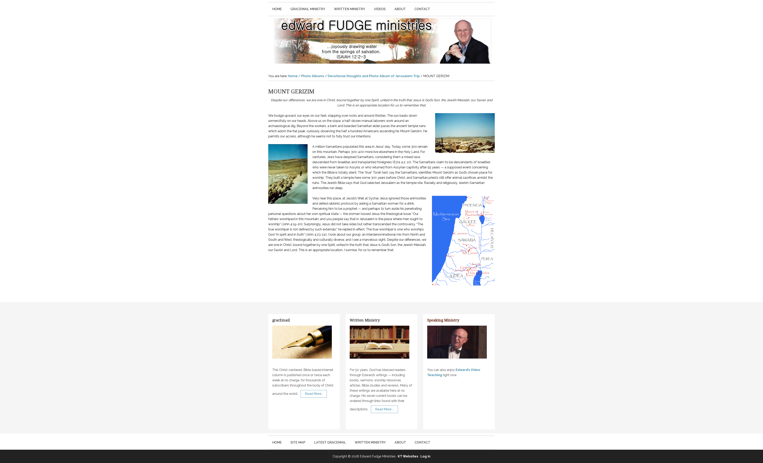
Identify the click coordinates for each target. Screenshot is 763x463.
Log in (425, 456)
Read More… (314, 394)
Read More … (384, 409)
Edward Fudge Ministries (381, 41)
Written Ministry (365, 320)
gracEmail (281, 320)
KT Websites (408, 456)
